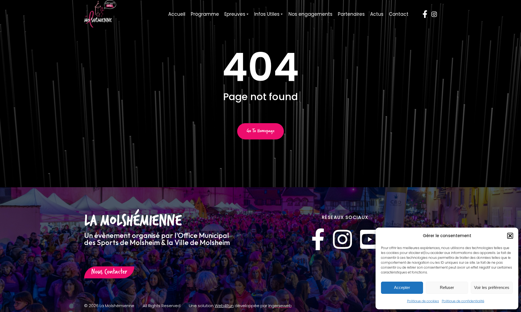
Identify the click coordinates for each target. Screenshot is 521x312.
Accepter (402, 287)
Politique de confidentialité (463, 301)
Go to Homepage (260, 131)
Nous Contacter (109, 272)
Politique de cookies (423, 301)
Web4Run (224, 305)
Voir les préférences (491, 287)
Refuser (447, 287)
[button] (510, 235)
